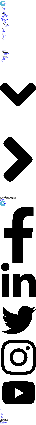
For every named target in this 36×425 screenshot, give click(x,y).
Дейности (2, 413)
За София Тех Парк (5, 35)
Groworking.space (4, 22)
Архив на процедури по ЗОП (6, 14)
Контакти (2, 32)
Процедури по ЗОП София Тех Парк (6, 41)
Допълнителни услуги (6, 25)
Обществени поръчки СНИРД (6, 42)
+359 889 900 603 (1, 409)
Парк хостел (4, 11)
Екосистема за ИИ (4, 43)
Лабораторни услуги (4, 20)
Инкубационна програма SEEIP (5, 19)
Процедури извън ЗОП (5, 15)
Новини (2, 18)
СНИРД (3, 44)
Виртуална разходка (4, 45)
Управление (4, 8)
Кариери (4, 10)
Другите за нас (5, 26)
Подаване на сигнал (2, 423)
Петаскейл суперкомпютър (4, 16)
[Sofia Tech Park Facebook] (18, 262)
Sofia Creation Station (4, 21)
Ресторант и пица (5, 40)
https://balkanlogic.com (2, 200)
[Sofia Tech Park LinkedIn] (18, 302)
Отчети (4, 36)
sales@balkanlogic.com (2, 199)
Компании (4, 37)
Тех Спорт (4, 12)
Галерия (3, 17)
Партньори (4, 9)
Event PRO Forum (4, 31)
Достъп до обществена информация (3, 422)
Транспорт (4, 39)
